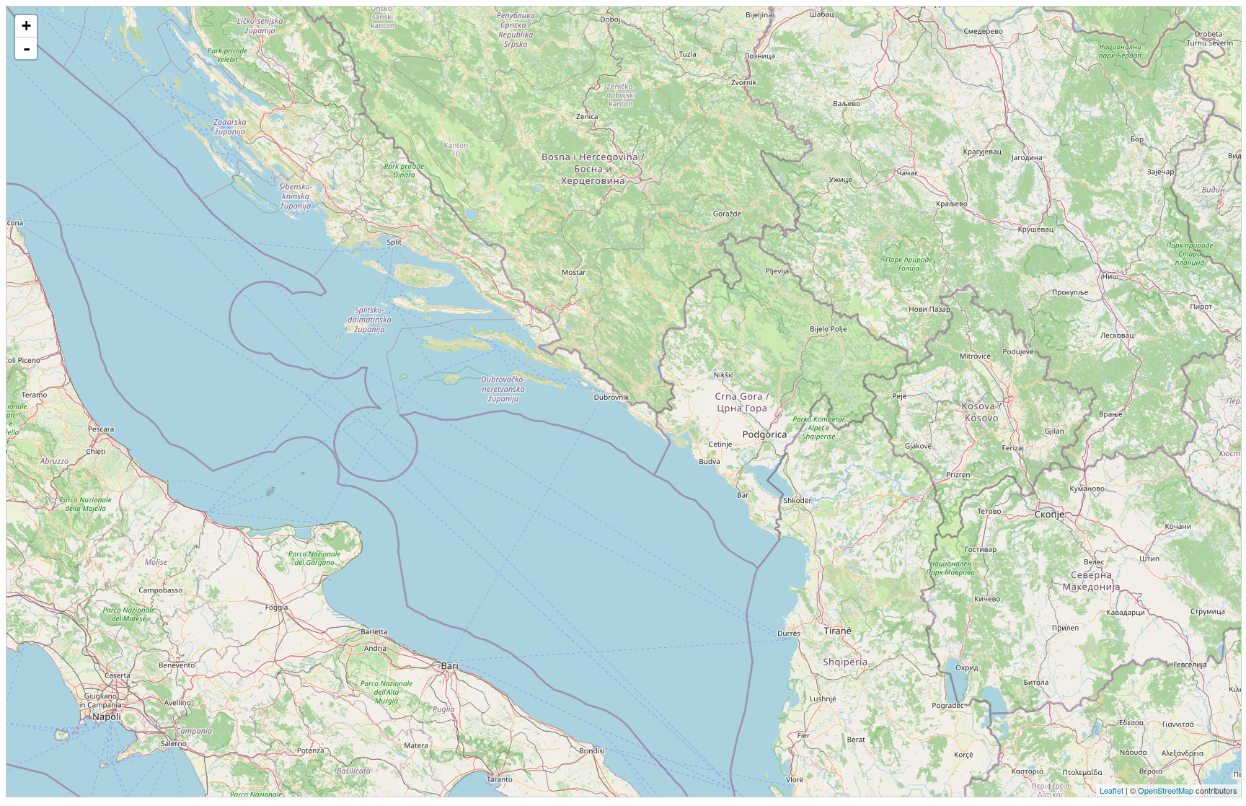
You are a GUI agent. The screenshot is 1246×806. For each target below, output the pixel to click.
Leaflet (1111, 790)
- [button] (27, 48)
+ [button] (26, 26)
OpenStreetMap (1165, 790)
